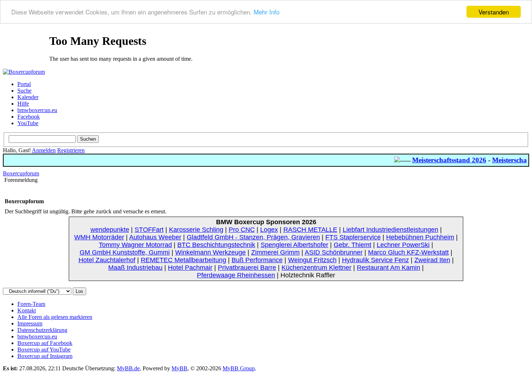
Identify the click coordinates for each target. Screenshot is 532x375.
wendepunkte (109, 229)
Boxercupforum (21, 173)
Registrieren (71, 150)
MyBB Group (239, 368)
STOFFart (149, 229)
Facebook (28, 117)
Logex (269, 229)
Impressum (29, 323)
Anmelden (44, 150)
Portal (24, 84)
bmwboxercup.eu (37, 110)
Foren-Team (31, 304)
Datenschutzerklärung (42, 330)
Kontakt (26, 310)
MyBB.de (128, 368)
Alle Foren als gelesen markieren (54, 317)
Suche (24, 91)
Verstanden (493, 11)
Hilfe (23, 104)
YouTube (27, 123)
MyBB (179, 368)
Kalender (27, 97)
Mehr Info (266, 12)
